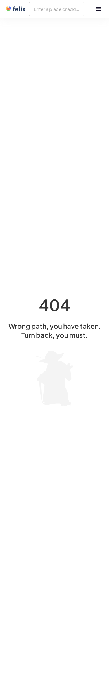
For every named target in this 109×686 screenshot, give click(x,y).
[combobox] (56, 9)
